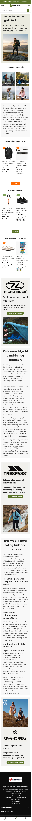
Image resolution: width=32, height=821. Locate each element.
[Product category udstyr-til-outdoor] (22, 79)
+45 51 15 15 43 (16, 799)
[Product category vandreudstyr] (8, 79)
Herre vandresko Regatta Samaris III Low (21, 210)
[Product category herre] (8, 93)
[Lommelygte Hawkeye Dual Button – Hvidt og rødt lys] (22, 153)
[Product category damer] (22, 93)
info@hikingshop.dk (15, 803)
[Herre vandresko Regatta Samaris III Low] (22, 200)
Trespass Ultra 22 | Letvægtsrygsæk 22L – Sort (8, 163)
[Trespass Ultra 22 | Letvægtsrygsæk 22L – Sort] (8, 153)
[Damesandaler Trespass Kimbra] (8, 248)
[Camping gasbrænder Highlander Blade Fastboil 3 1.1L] (22, 248)
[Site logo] (15, 6)
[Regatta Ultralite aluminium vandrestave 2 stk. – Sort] (8, 200)
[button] (6, 172)
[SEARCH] (28, 10)
